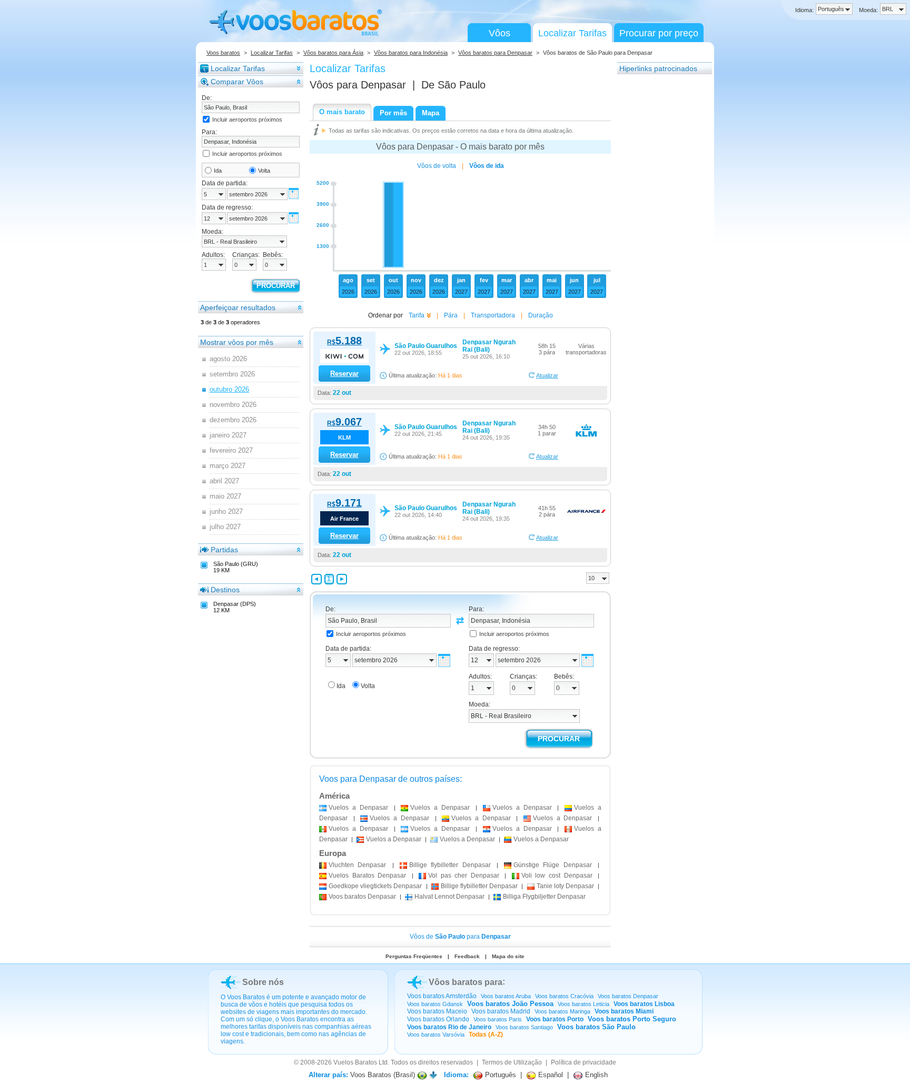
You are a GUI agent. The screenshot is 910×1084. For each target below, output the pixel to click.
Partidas (224, 549)
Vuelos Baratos (355, 1062)
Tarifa (416, 315)
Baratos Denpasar (367, 875)
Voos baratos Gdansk (435, 1004)
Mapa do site (508, 956)
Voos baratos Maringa (562, 1011)
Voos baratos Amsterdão (442, 996)
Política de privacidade (583, 1062)
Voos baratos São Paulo (596, 1027)
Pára (451, 315)
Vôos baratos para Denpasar (495, 52)
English (595, 1075)
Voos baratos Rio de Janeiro (449, 1027)
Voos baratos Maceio (437, 1011)
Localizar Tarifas (572, 33)
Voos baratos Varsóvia (435, 1034)
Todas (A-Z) (486, 1034)
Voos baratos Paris (497, 1019)
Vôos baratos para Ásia (333, 52)
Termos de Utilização (512, 1062)
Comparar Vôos (237, 81)
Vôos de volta (436, 166)
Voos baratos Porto (554, 1019)
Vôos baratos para (465, 982)
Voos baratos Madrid (500, 1011)
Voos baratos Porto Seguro (632, 1019)
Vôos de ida (486, 166)
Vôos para (358, 85)
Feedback (467, 956)
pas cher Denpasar (463, 875)
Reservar (344, 373)
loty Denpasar (565, 886)
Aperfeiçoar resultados (237, 307)
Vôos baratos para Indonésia (411, 52)
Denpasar (357, 865)
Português (499, 1075)
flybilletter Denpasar (450, 865)
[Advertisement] (659, 233)
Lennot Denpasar (449, 896)
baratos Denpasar (362, 896)
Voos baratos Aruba (506, 996)
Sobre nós (263, 982)
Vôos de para (460, 936)
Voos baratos (223, 52)
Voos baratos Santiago (524, 1027)
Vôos (499, 33)
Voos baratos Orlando (438, 1019)
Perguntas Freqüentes (413, 956)
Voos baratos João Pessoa (510, 1004)
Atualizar (547, 375)
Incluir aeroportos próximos (247, 119)
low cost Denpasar (556, 875)
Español (549, 1075)
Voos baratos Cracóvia (564, 996)
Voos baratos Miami (624, 1011)
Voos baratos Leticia (583, 1004)
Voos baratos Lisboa (644, 1004)
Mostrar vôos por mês (236, 342)
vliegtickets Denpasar (375, 886)
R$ (344, 342)
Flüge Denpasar (552, 865)
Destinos (225, 589)
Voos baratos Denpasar (628, 996)
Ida (218, 170)
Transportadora (493, 315)
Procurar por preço (658, 33)
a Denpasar (358, 807)
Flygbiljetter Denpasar (544, 896)
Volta (264, 170)
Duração (540, 315)
